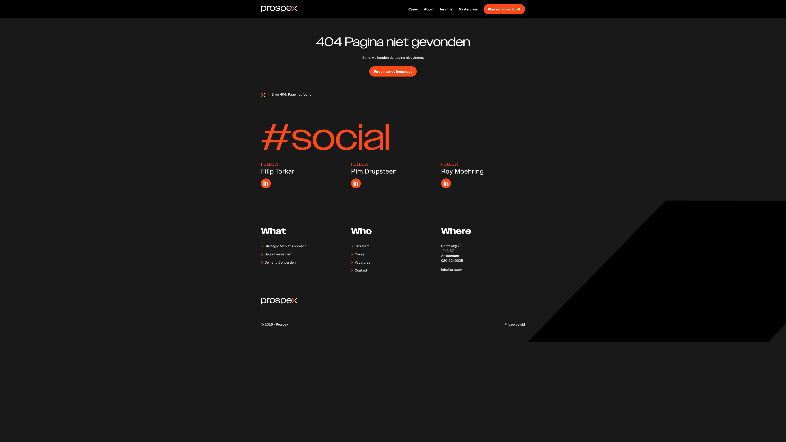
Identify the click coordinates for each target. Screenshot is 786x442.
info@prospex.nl (453, 270)
